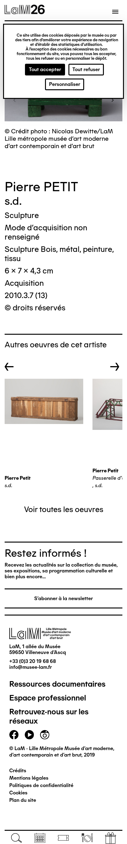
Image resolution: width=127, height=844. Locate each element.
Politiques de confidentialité (41, 785)
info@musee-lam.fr (30, 667)
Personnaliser (64, 84)
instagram (44, 734)
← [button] (9, 366)
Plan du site (22, 800)
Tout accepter (45, 69)
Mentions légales (28, 778)
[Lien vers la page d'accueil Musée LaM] (25, 12)
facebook (13, 734)
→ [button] (115, 366)
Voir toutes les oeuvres (63, 509)
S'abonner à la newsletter (63, 598)
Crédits (17, 770)
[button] (14, 100)
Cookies (18, 793)
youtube (29, 734)
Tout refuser (86, 69)
